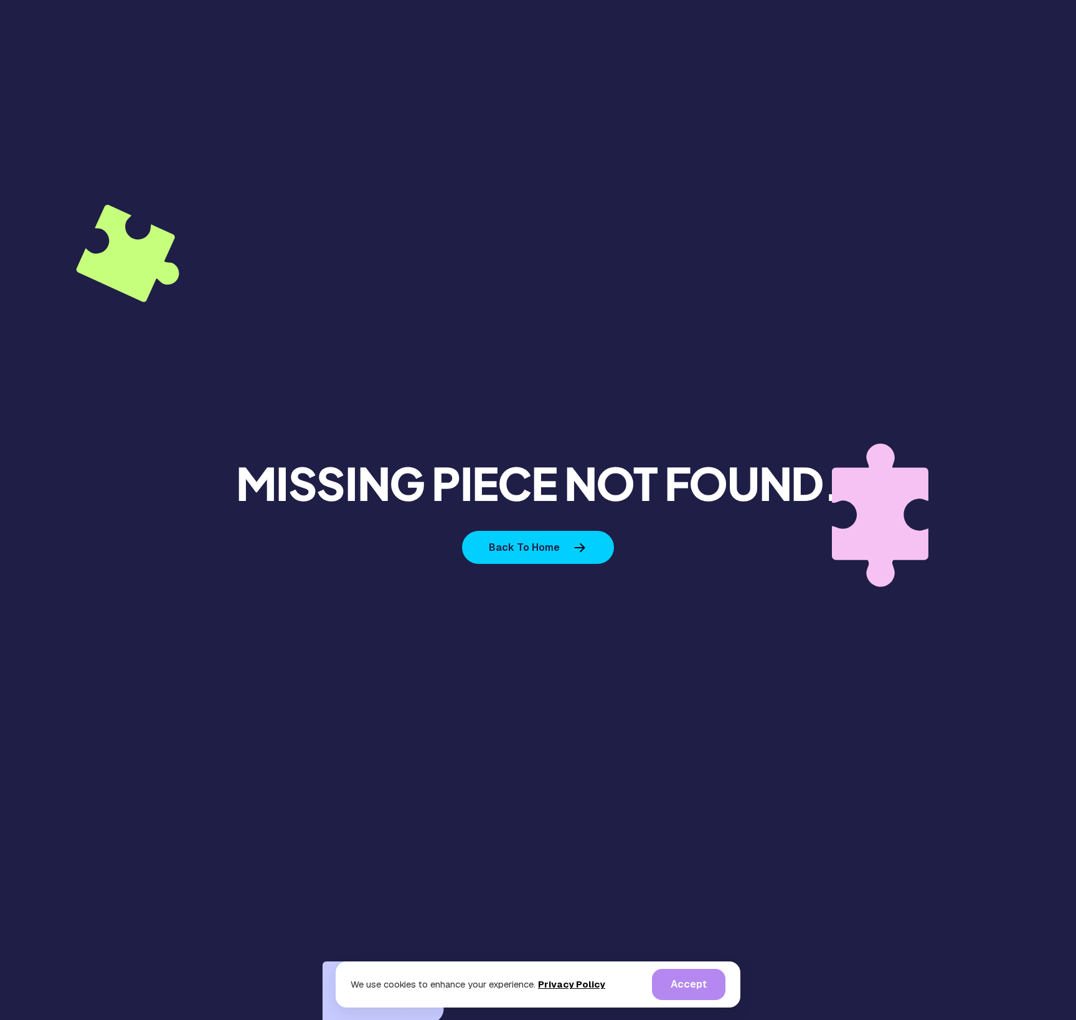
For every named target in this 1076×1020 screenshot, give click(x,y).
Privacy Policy (571, 984)
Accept (689, 984)
